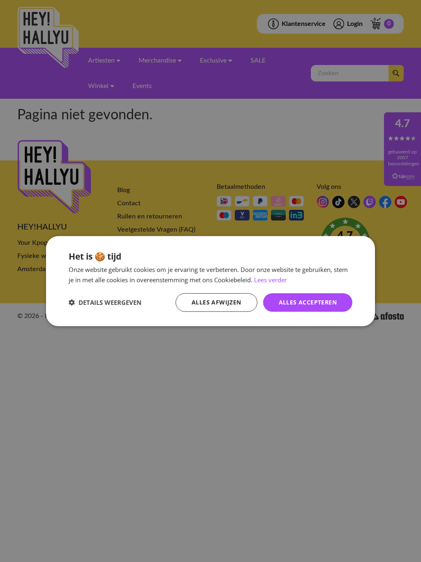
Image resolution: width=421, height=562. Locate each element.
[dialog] (210, 281)
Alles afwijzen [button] (216, 302)
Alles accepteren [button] (308, 302)
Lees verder (270, 280)
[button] (105, 302)
